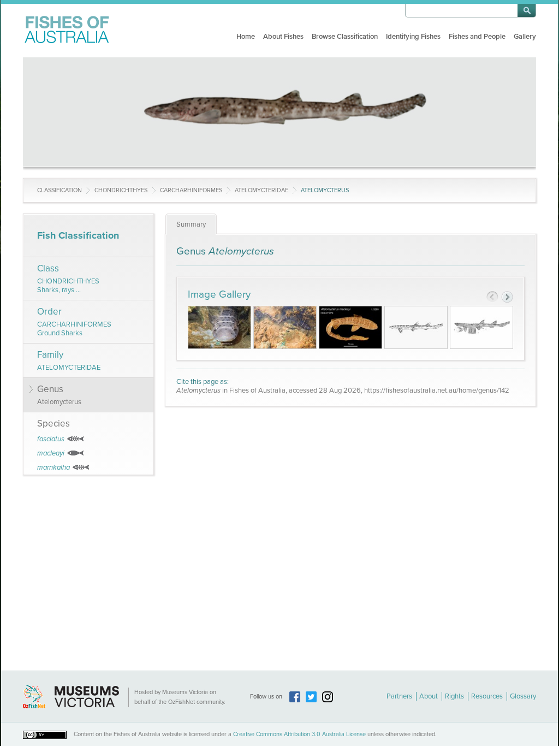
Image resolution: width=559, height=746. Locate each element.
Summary (191, 224)
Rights (454, 696)
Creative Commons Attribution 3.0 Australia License (299, 734)
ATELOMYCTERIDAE (261, 190)
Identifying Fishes (413, 36)
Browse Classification (345, 36)
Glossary (523, 696)
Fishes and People (477, 36)
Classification (59, 190)
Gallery (525, 36)
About (428, 696)
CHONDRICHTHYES (120, 190)
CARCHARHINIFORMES (191, 190)
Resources (487, 696)
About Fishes (283, 36)
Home (245, 36)
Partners (399, 696)
